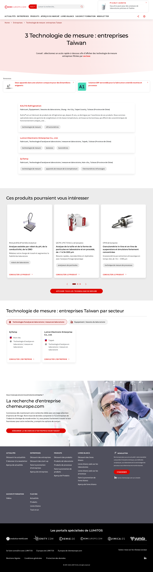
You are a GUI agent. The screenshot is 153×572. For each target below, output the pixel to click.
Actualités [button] (10, 16)
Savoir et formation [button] (85, 16)
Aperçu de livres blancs (87, 484)
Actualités (34, 498)
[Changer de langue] (144, 16)
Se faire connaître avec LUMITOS (19, 550)
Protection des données (56, 558)
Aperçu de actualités (14, 465)
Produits (33, 502)
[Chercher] (81, 6)
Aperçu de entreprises (39, 472)
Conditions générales (33, 558)
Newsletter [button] (103, 16)
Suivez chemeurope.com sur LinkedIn (128, 478)
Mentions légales (13, 558)
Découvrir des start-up (39, 461)
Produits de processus (63, 465)
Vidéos (8, 498)
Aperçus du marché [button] (50, 16)
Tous (32, 6)
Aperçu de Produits (61, 475)
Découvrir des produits (63, 457)
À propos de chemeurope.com (70, 550)
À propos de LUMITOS (45, 550)
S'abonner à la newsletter (16, 461)
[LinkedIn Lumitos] (145, 558)
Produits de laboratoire (63, 461)
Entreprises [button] (23, 16)
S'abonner (122, 472)
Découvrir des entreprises (40, 457)
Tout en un (34, 510)
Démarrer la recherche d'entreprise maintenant (36, 431)
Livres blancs (35, 506)
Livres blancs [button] (67, 16)
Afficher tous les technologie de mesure (76, 291)
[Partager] (138, 16)
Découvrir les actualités (15, 457)
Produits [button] (34, 16)
